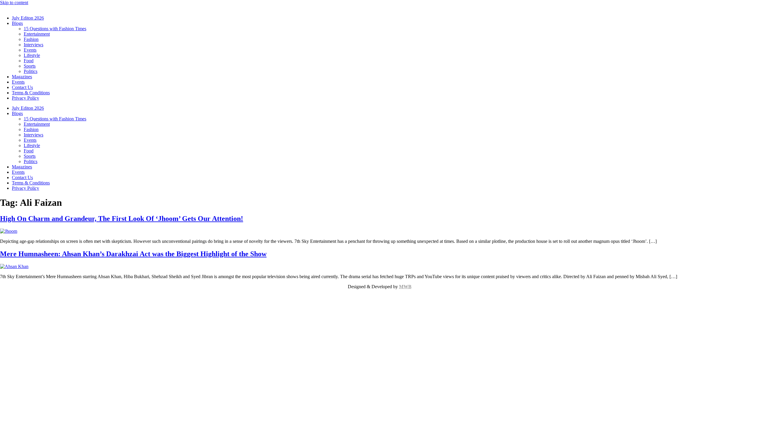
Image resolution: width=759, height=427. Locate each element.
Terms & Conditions (31, 92)
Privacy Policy (25, 98)
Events (30, 49)
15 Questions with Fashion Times (55, 28)
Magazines (22, 76)
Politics (30, 71)
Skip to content (14, 2)
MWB (405, 286)
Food (29, 60)
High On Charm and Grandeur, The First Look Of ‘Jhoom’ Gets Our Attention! (121, 218)
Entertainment (37, 33)
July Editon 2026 (28, 17)
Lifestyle (32, 55)
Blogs (17, 23)
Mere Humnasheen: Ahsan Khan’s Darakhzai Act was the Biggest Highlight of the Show (133, 254)
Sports (30, 65)
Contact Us (22, 87)
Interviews (33, 44)
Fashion (31, 39)
